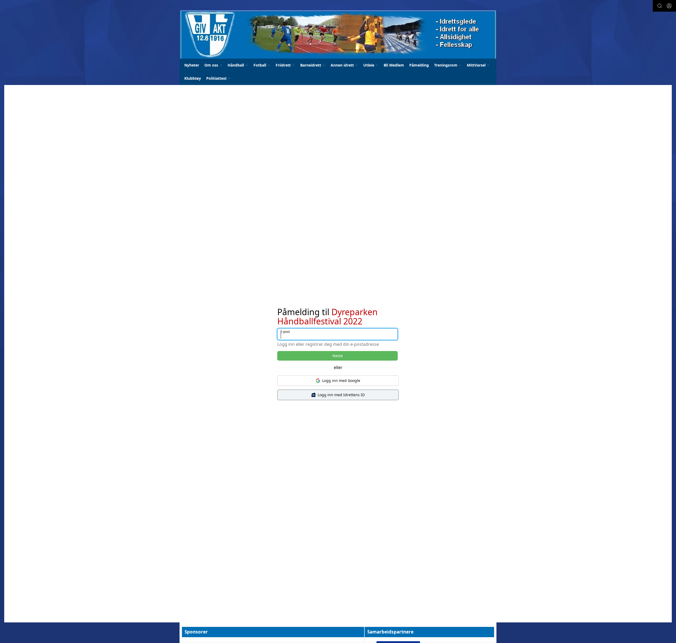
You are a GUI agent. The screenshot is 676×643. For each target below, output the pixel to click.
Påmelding (419, 65)
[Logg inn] (669, 6)
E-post (285, 331)
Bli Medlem (394, 65)
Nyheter (191, 65)
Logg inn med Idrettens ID (341, 394)
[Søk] (659, 6)
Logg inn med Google (341, 380)
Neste (337, 355)
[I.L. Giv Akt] (338, 34)
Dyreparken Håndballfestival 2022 (327, 316)
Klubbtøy (192, 78)
